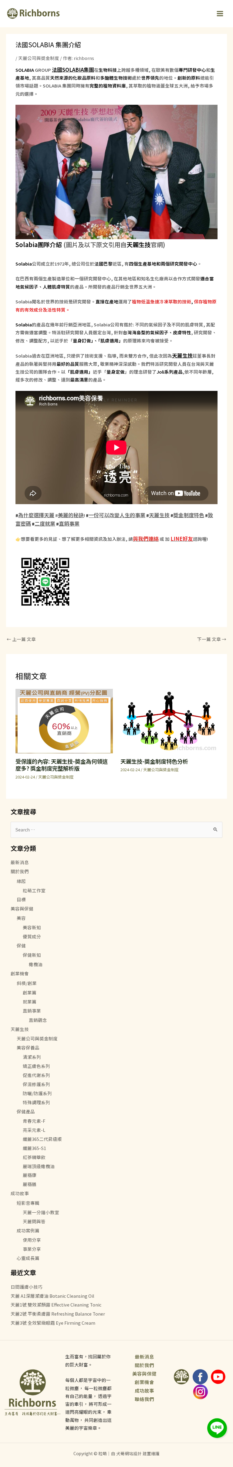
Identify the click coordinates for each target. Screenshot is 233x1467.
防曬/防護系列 (37, 1093)
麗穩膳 (29, 1184)
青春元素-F (34, 1121)
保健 (21, 945)
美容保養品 (28, 1047)
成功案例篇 (28, 1230)
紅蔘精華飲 (34, 1157)
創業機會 (20, 973)
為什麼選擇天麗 (36, 515)
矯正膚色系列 (36, 1066)
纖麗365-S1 (34, 1148)
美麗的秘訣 (71, 515)
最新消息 (20, 862)
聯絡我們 (144, 1399)
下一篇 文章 (211, 639)
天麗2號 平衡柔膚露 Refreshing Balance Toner (58, 1313)
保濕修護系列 (36, 1084)
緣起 (21, 881)
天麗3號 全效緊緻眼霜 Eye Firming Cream (53, 1323)
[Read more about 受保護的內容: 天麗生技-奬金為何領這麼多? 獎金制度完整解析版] (64, 720)
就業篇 (29, 1001)
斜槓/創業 (27, 983)
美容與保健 (22, 908)
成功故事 (20, 1193)
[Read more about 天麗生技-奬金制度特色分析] (169, 720)
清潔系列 (32, 1057)
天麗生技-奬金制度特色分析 (154, 761)
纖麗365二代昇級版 (42, 1139)
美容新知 (32, 927)
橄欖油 (35, 964)
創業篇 (29, 992)
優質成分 (32, 936)
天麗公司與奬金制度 (38, 58)
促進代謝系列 (36, 1075)
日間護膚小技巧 (26, 1287)
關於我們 (20, 871)
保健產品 (26, 1111)
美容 (21, 918)
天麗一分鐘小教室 (41, 1212)
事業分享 (32, 1249)
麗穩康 (29, 1175)
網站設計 (133, 1453)
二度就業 (45, 523)
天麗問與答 (34, 1221)
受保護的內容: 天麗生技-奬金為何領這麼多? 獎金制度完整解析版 (61, 764)
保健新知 (32, 955)
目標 (21, 899)
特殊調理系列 (36, 1102)
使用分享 (32, 1240)
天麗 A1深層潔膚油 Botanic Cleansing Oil (52, 1296)
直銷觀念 (38, 1020)
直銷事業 (69, 523)
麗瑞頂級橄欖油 (39, 1166)
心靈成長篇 (28, 1258)
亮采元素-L (34, 1130)
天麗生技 (159, 515)
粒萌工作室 (34, 890)
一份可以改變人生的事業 (117, 515)
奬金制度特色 (188, 515)
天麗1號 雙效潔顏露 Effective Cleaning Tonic (56, 1304)
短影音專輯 (28, 1203)
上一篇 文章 (21, 639)
